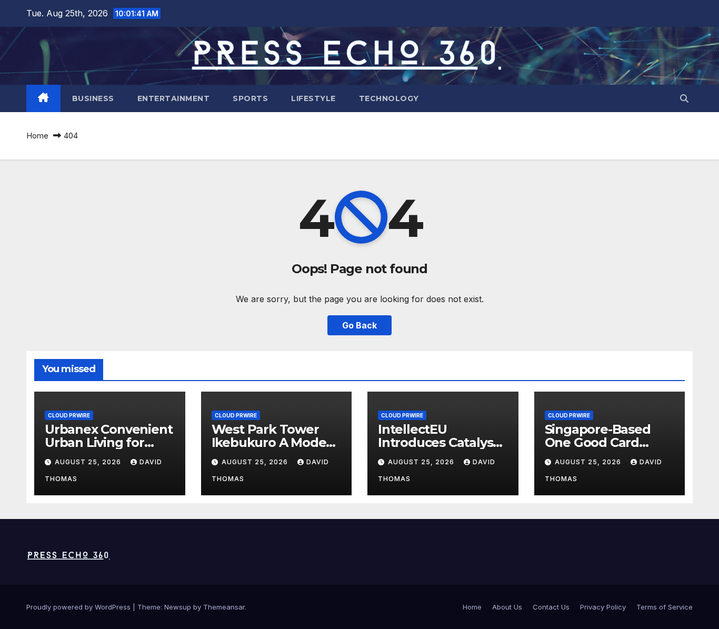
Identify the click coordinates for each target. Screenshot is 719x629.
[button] (684, 98)
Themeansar (224, 607)
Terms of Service (664, 607)
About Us (507, 607)
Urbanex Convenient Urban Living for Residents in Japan (108, 442)
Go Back (359, 325)
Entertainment (173, 98)
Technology (389, 98)
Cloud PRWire (69, 415)
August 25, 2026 (89, 462)
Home (37, 136)
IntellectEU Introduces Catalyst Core (438, 442)
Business (93, 98)
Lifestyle (313, 98)
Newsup (177, 607)
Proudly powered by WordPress (79, 607)
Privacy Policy (603, 607)
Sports (250, 98)
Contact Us (551, 607)
